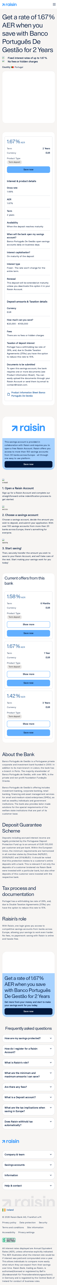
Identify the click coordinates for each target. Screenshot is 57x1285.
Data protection (27, 1222)
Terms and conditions (13, 1227)
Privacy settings (26, 1232)
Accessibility (8, 1232)
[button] (54, 4)
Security (43, 1222)
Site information (35, 1227)
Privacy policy (9, 1222)
